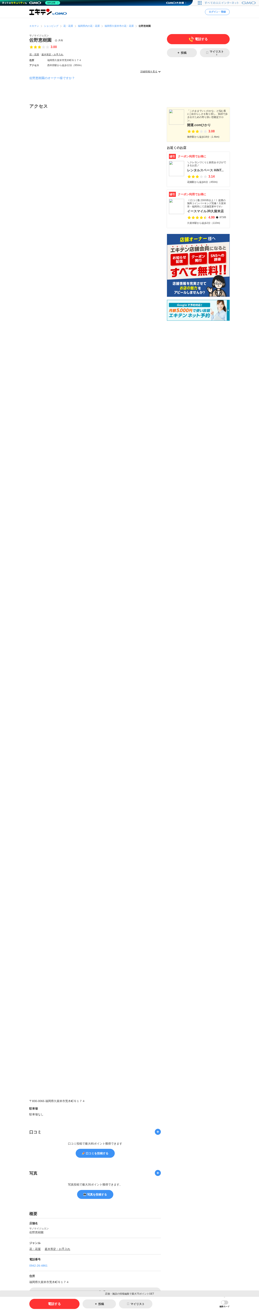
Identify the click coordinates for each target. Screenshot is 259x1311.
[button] (225, 1304)
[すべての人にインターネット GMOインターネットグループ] (231, 3)
